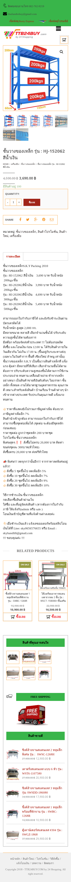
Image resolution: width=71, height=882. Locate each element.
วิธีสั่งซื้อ (54, 858)
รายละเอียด (13, 256)
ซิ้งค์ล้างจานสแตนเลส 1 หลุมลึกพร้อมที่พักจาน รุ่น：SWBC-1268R (18, 597)
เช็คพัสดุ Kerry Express (21, 21)
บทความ (36, 863)
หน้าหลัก (15, 858)
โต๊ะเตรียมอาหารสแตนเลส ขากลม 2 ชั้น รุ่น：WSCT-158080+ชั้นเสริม (53, 597)
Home (6, 164)
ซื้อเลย (32, 202)
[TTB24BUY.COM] (25, 33)
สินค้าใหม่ (28, 858)
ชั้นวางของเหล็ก (28, 164)
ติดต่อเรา (49, 863)
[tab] (13, 256)
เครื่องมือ (15, 164)
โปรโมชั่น (42, 858)
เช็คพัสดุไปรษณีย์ (58, 21)
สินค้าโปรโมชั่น (48, 231)
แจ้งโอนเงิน (22, 863)
